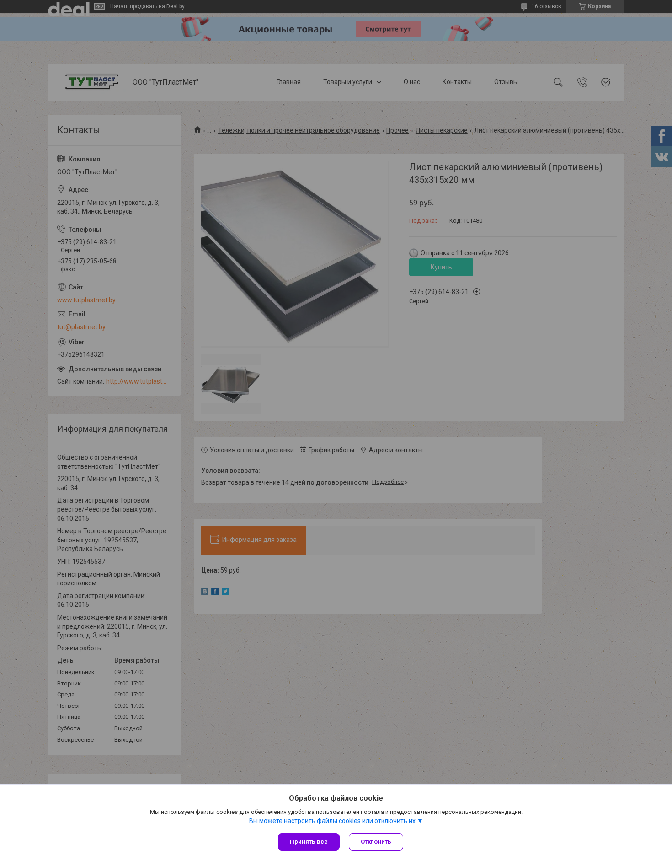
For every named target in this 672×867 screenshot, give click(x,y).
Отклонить (376, 841)
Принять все (309, 841)
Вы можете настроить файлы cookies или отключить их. (333, 820)
